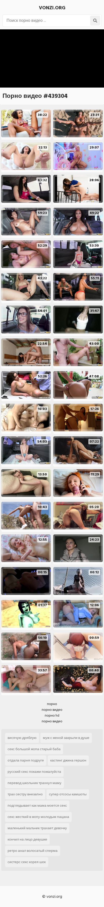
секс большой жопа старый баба (34, 749)
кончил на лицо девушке (27, 839)
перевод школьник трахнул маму (34, 783)
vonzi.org (52, 8)
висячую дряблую (22, 738)
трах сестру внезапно (25, 794)
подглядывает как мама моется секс (37, 805)
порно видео (52, 710)
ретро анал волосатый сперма (33, 851)
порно (52, 704)
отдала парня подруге (26, 760)
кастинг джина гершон (68, 760)
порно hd (52, 715)
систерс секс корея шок (27, 862)
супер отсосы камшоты (68, 794)
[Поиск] (95, 21)
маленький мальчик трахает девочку (37, 828)
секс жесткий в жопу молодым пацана (38, 817)
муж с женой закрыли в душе (66, 738)
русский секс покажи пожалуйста (34, 772)
